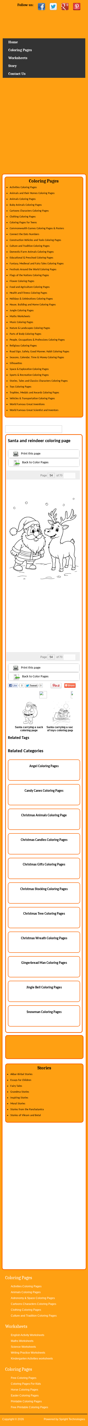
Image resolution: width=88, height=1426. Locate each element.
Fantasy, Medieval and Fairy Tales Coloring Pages (37, 263)
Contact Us (16, 74)
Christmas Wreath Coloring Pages (44, 938)
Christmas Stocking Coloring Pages (44, 889)
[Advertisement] (44, 127)
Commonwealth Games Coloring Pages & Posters (37, 228)
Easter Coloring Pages (25, 1395)
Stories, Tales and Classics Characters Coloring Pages (39, 381)
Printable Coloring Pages (26, 1401)
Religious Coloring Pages (23, 345)
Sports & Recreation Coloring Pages (29, 375)
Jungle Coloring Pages (22, 310)
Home (44, 26)
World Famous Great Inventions (27, 404)
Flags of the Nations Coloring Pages (29, 275)
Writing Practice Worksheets (28, 1352)
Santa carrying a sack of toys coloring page (60, 729)
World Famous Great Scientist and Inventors (34, 410)
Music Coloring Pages (21, 322)
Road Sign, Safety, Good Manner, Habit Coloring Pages (39, 351)
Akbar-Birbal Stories (21, 1074)
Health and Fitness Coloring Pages (28, 293)
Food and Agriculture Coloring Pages (30, 287)
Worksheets (17, 58)
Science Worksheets (23, 1346)
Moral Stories (17, 1103)
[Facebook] (41, 6)
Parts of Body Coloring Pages (25, 334)
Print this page (30, 453)
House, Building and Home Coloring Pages (33, 304)
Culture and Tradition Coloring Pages (30, 246)
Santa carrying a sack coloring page (29, 729)
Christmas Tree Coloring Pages (44, 914)
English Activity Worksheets (27, 1335)
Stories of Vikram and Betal (25, 1115)
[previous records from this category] (66, 475)
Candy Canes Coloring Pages (44, 791)
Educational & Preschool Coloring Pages (31, 257)
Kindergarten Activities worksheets (32, 1358)
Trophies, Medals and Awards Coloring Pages (34, 392)
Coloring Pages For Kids (26, 1383)
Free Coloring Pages (23, 1378)
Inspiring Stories (19, 1097)
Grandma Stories (19, 1092)
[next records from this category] (72, 475)
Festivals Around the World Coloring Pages (33, 269)
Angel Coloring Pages (44, 766)
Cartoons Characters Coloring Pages (29, 211)
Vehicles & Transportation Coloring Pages (32, 398)
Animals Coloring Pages (23, 199)
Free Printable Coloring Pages (29, 1407)
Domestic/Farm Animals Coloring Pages (32, 252)
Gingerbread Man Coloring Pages (44, 963)
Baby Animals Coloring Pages (26, 205)
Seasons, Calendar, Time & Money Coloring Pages (37, 357)
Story (12, 66)
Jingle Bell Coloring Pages (44, 987)
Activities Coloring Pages (23, 187)
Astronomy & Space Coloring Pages (33, 1298)
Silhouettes (16, 363)
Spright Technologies (72, 1419)
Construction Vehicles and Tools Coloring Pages (35, 240)
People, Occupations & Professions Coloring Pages (37, 340)
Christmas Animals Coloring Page (44, 815)
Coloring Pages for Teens (23, 222)
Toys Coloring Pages (20, 386)
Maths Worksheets (20, 316)
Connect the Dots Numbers (24, 234)
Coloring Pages (20, 50)
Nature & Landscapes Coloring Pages (30, 328)
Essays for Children (20, 1080)
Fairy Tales (16, 1086)
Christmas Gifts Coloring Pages (44, 864)
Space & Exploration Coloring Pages (29, 369)
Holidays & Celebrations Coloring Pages (31, 299)
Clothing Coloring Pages (23, 216)
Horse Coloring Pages (24, 1389)
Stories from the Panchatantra (27, 1109)
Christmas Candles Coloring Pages (44, 840)
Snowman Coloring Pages (44, 1012)
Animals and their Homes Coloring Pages (32, 193)
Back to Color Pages (35, 462)
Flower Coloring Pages (22, 281)
